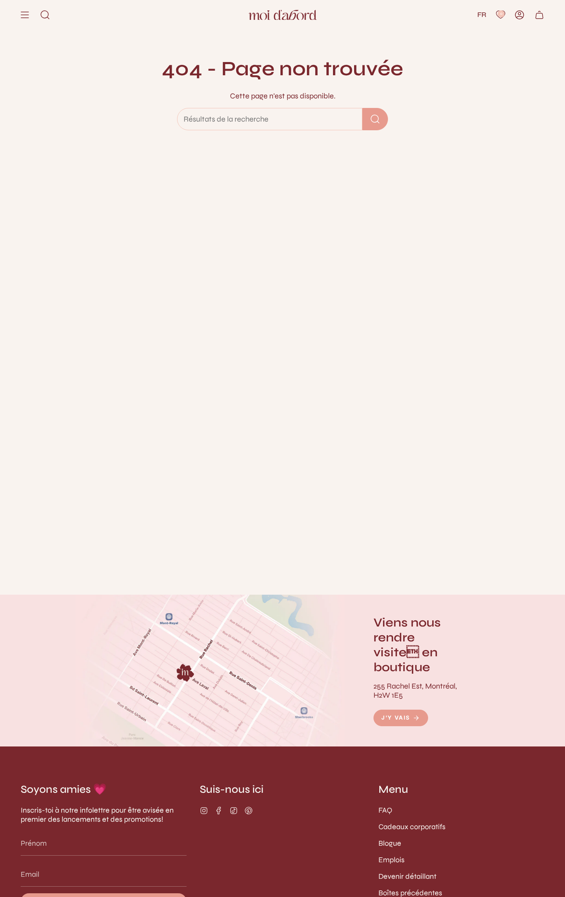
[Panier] (539, 15)
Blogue (389, 843)
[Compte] (519, 15)
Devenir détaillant (407, 876)
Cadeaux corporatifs (411, 826)
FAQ (385, 810)
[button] (45, 15)
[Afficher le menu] (25, 15)
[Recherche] (375, 119)
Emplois (391, 859)
